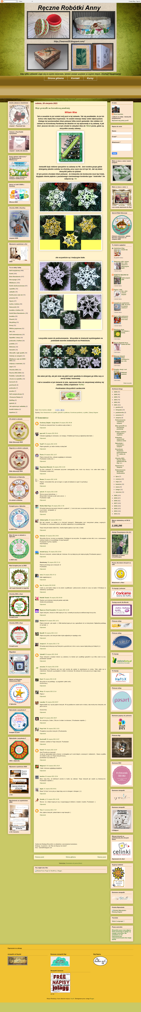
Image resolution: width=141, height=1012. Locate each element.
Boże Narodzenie (14, 276)
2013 (116, 514)
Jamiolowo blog (119, 248)
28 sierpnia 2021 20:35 (52, 536)
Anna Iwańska (118, 114)
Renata (42, 479)
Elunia (42, 454)
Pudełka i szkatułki (15, 376)
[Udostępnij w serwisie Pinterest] (63, 410)
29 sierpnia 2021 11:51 (52, 620)
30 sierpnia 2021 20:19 (53, 765)
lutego (118, 489)
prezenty (12, 298)
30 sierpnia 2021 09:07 (50, 718)
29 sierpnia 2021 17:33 (53, 643)
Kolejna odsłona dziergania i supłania (120, 433)
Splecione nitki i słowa (121, 261)
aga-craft (42, 433)
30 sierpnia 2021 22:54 (51, 776)
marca (118, 487)
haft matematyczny (15, 334)
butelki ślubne (14, 409)
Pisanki (11, 319)
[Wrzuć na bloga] (58, 410)
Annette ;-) (43, 799)
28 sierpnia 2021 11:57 (50, 454)
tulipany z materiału (15, 363)
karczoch (12, 382)
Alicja (41, 691)
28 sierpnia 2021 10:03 (50, 444)
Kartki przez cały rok (16, 295)
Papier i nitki (118, 289)
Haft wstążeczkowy (15, 394)
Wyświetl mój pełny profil (120, 120)
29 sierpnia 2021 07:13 (49, 574)
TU (75, 179)
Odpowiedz (43, 427)
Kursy (90, 78)
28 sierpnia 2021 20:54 (55, 551)
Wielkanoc (12, 282)
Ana (41, 585)
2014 (116, 511)
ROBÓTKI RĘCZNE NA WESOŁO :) (121, 275)
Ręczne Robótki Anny (121, 343)
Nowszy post (39, 857)
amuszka (42, 666)
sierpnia (118, 417)
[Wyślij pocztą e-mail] (56, 410)
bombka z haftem (15, 310)
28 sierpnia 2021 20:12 (55, 520)
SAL (10, 331)
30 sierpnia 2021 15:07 (53, 739)
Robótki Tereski (44, 597)
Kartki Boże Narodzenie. (17, 313)
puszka (11, 391)
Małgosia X (43, 765)
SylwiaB (42, 654)
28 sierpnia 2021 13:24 (59, 467)
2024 (116, 397)
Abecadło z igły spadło (16, 353)
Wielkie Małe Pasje (45, 506)
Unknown (42, 536)
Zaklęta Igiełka (44, 520)
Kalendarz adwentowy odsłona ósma (120, 439)
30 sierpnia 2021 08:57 (52, 702)
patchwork (12, 385)
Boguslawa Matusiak (46, 467)
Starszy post (101, 857)
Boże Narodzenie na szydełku (49, 412)
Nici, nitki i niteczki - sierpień (124, 292)
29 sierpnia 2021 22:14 (50, 691)
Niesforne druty (119, 329)
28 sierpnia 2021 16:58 (51, 491)
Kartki (11, 273)
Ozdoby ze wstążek (15, 356)
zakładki (12, 292)
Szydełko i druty (14, 337)
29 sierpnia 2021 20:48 (51, 654)
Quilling (11, 400)
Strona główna (56, 78)
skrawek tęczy (44, 551)
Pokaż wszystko (128, 383)
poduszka (12, 388)
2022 (116, 402)
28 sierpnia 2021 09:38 (65, 422)
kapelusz (12, 412)
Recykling (12, 322)
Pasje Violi (43, 728)
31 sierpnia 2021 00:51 (50, 788)
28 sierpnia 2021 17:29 (58, 506)
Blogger (92, 998)
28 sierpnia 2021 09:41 (51, 433)
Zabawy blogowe (93, 412)
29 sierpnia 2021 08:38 (49, 585)
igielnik (11, 403)
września (119, 415)
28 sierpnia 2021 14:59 (50, 479)
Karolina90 (43, 739)
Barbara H (43, 620)
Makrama (12, 347)
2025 (116, 394)
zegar (11, 366)
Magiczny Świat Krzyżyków (48, 610)
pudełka (12, 343)
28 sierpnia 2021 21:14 (53, 562)
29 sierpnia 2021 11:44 (62, 610)
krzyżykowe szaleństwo (121, 303)
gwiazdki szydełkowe (64, 412)
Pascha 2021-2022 (15, 373)
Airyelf (72, 998)
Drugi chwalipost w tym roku (125, 359)
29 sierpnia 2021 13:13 (51, 633)
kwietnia (119, 484)
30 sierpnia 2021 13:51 (53, 728)
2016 (116, 506)
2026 (116, 392)
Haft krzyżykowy (14, 270)
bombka (12, 316)
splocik (42, 491)
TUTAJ (82, 385)
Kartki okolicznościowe (17, 286)
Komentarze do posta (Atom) (74, 863)
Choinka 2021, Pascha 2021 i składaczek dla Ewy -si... (120, 460)
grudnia (118, 407)
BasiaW (42, 633)
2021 (116, 405)
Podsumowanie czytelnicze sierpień (120, 421)
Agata (41, 788)
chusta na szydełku (15, 379)
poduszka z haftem (15, 340)
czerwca (118, 479)
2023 (116, 399)
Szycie (11, 301)
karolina (42, 776)
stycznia (119, 492)
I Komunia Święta (15, 397)
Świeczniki (12, 307)
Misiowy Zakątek (119, 356)
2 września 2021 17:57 (50, 810)
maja (117, 481)
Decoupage (13, 279)
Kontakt (75, 78)
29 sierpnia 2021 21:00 (50, 679)
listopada (119, 410)
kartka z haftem (14, 304)
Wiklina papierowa (15, 328)
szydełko (85, 412)
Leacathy (42, 702)
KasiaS (42, 750)
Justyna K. (43, 643)
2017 (116, 503)
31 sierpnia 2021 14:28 (52, 799)
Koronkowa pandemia (76, 412)
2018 (116, 500)
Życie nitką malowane (121, 316)
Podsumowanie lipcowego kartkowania (120, 471)
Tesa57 (42, 444)
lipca (117, 476)
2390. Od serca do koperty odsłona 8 (125, 306)
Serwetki (12, 350)
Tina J (41, 810)
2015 (116, 508)
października (120, 412)
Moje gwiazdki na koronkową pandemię (121, 427)
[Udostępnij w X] (60, 410)
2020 (116, 495)
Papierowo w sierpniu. (119, 466)
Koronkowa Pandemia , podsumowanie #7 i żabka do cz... (121, 452)
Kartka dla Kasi (125, 344)
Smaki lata (124, 249)
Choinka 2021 (13, 369)
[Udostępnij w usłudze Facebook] (62, 410)
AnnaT (42, 718)
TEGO (88, 126)
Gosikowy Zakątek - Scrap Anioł (49, 422)
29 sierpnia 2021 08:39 (56, 597)
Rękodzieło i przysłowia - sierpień (120, 444)
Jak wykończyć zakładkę (17, 406)
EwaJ (41, 679)
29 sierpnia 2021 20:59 (52, 666)
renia (41, 574)
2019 (116, 498)
